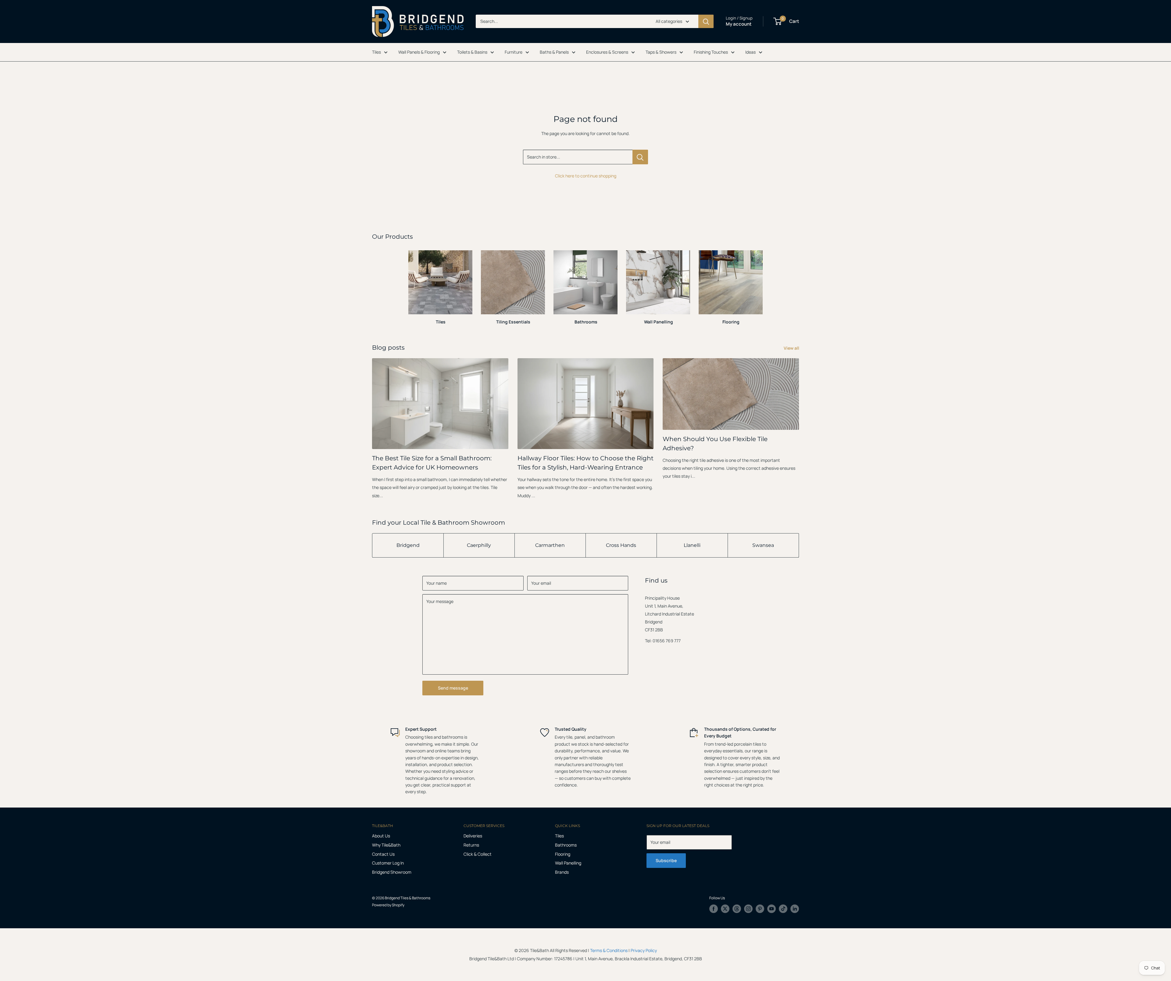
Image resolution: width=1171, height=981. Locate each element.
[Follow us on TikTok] (783, 908)
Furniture (513, 52)
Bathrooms (566, 845)
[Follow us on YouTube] (771, 908)
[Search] (706, 21)
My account (738, 24)
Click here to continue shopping (585, 176)
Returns (471, 845)
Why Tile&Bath (386, 845)
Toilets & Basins (472, 52)
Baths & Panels (554, 52)
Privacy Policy (644, 950)
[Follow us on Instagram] (748, 908)
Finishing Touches (711, 52)
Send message (453, 688)
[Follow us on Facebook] (713, 908)
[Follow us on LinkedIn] (794, 908)
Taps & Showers (661, 52)
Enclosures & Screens (607, 52)
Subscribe (666, 860)
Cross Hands (621, 545)
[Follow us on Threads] (736, 908)
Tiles (376, 52)
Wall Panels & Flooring (419, 52)
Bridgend (408, 545)
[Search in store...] (640, 157)
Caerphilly (479, 545)
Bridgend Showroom (391, 872)
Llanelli (692, 545)
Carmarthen (550, 545)
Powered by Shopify (388, 905)
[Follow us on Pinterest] (760, 908)
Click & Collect (478, 854)
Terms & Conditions (609, 950)
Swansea (763, 545)
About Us (381, 836)
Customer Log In (388, 863)
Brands (562, 872)
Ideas (750, 52)
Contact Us (383, 854)
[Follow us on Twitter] (725, 908)
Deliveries (473, 836)
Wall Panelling (568, 863)
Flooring (562, 854)
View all (792, 348)
